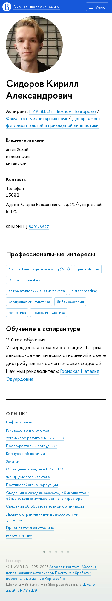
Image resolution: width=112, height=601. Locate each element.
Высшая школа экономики (36, 6)
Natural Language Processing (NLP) (39, 269)
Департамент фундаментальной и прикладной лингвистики (53, 122)
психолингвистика (49, 312)
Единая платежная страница (30, 527)
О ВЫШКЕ (16, 414)
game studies (87, 269)
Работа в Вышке (19, 535)
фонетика (17, 312)
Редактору (13, 561)
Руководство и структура (27, 430)
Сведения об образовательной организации (45, 506)
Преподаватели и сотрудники (31, 445)
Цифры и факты (19, 422)
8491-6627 (39, 226)
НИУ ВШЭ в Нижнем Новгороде (62, 111)
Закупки (12, 461)
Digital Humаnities (24, 280)
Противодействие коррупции (32, 484)
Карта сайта (55, 578)
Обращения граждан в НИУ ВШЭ (34, 469)
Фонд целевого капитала (28, 476)
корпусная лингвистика (29, 301)
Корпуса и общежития (25, 453)
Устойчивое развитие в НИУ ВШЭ (35, 437)
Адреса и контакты (65, 566)
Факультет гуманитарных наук (36, 118)
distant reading (84, 290)
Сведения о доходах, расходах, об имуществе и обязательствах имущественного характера (47, 495)
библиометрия (70, 301)
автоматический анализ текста (36, 290)
